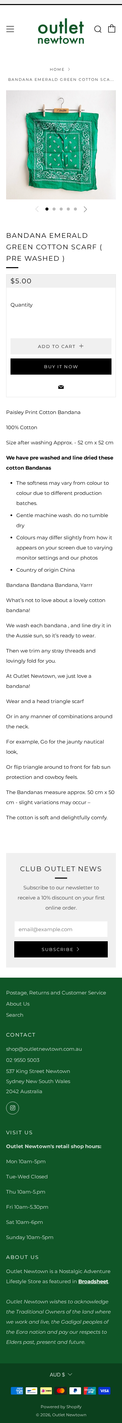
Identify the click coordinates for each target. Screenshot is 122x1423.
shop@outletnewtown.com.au (44, 1049)
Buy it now (61, 366)
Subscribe (58, 949)
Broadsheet (93, 1281)
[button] (46, 209)
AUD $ (57, 1375)
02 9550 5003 (22, 1060)
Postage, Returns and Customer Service (56, 992)
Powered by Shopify (61, 1406)
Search (14, 1015)
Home (57, 69)
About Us (17, 1004)
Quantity (22, 305)
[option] (61, 144)
